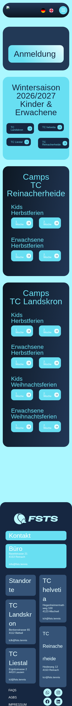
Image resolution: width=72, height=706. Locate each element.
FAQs (12, 690)
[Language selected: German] (46, 10)
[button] (20, 128)
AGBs (12, 697)
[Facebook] (47, 702)
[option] (52, 10)
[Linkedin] (58, 702)
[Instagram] (58, 692)
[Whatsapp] (47, 692)
